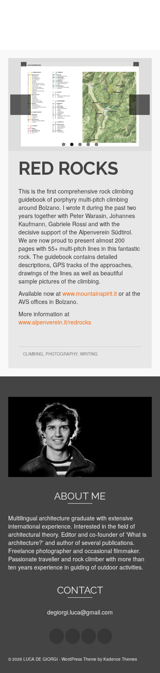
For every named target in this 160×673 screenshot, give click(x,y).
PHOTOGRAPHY (62, 354)
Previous (20, 105)
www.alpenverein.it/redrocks (54, 322)
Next (139, 105)
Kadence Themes (120, 659)
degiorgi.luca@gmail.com (80, 612)
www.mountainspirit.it (89, 293)
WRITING (89, 354)
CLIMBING (33, 354)
